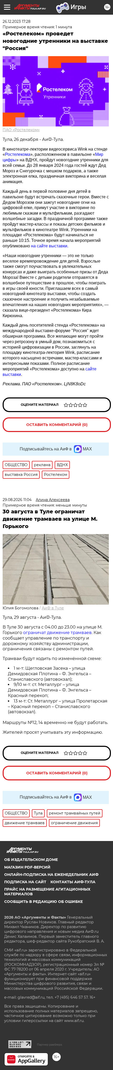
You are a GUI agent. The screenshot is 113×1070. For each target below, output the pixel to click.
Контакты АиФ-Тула (72, 882)
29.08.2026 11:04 (17, 499)
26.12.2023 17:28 (16, 21)
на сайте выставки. (49, 246)
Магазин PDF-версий (27, 867)
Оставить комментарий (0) (57, 424)
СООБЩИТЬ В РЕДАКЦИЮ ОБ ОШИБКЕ (43, 901)
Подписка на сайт (25, 882)
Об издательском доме (31, 859)
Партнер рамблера (49, 1044)
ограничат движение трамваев (57, 632)
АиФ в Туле (53, 608)
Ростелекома (17, 154)
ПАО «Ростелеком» (21, 129)
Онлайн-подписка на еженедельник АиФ (51, 874)
